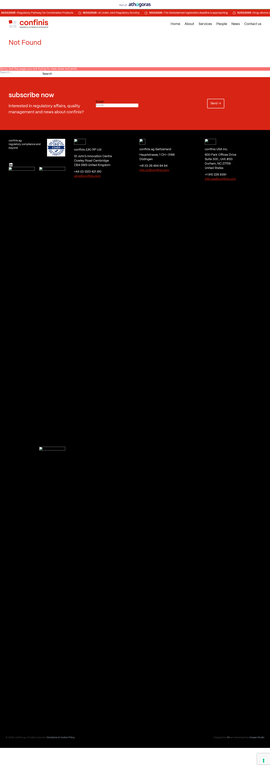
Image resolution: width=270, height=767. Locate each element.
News (235, 24)
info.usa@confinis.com (220, 179)
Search (47, 74)
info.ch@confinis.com (154, 170)
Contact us (252, 24)
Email (100, 101)
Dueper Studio (256, 738)
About (189, 24)
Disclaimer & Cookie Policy (61, 738)
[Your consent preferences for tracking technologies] (263, 760)
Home (175, 24)
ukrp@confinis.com (87, 176)
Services (205, 24)
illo (228, 738)
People (221, 24)
